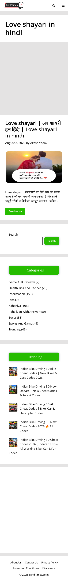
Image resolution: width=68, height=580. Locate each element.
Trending (15, 329)
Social (12, 317)
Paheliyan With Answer (24, 312)
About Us (15, 562)
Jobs (11, 300)
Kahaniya (15, 306)
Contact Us (31, 562)
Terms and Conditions (26, 568)
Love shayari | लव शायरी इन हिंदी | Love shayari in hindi (33, 129)
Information (17, 294)
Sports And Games (21, 323)
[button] (53, 5)
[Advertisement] (34, 79)
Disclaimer (48, 568)
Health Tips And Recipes (25, 288)
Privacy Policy (49, 562)
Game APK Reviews (22, 282)
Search (13, 234)
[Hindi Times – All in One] (21, 5)
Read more (15, 211)
